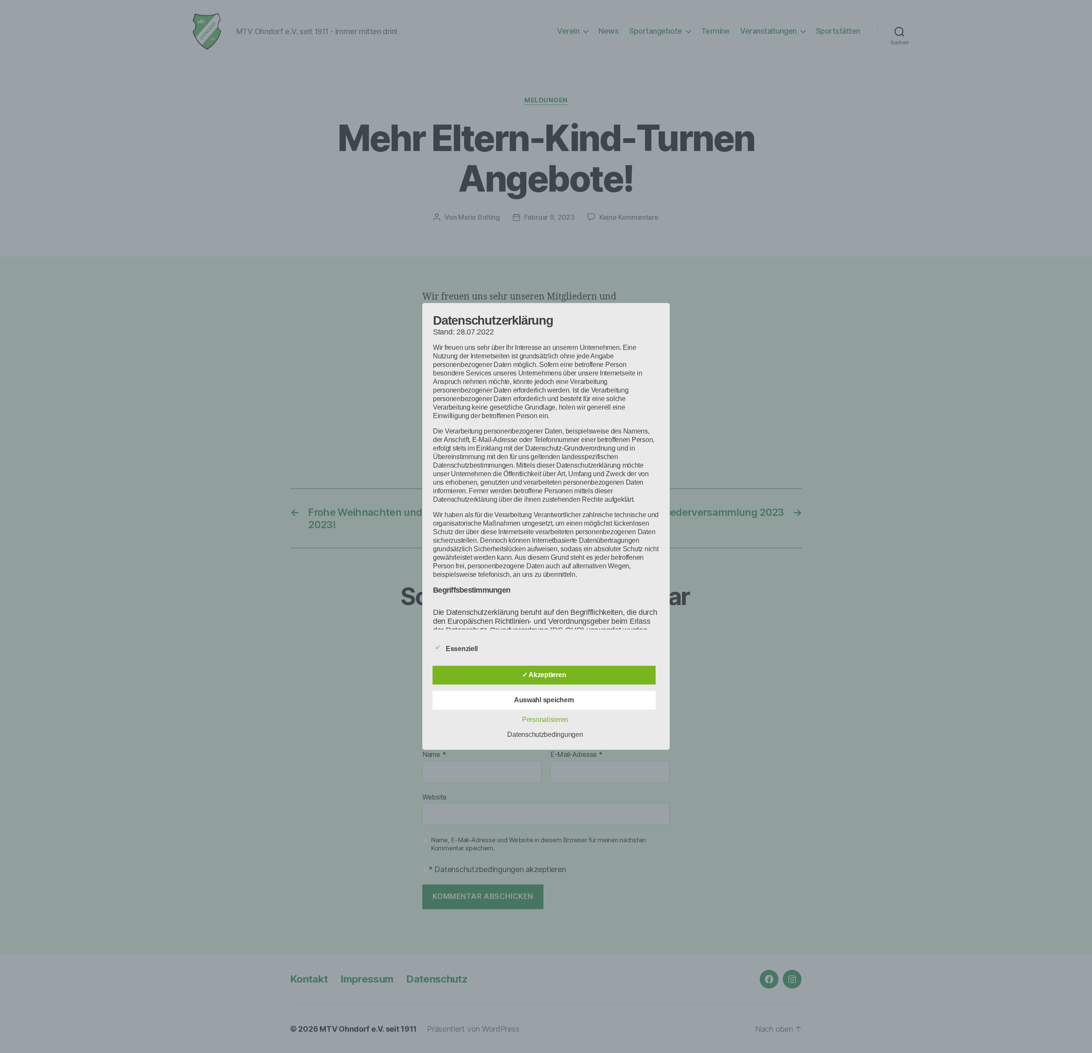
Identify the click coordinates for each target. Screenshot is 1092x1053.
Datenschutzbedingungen (545, 735)
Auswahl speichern (544, 700)
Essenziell (462, 649)
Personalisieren (545, 720)
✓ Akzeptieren (544, 675)
